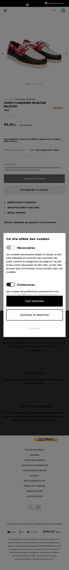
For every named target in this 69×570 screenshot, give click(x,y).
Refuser (34, 328)
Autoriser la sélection (34, 314)
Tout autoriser (34, 301)
